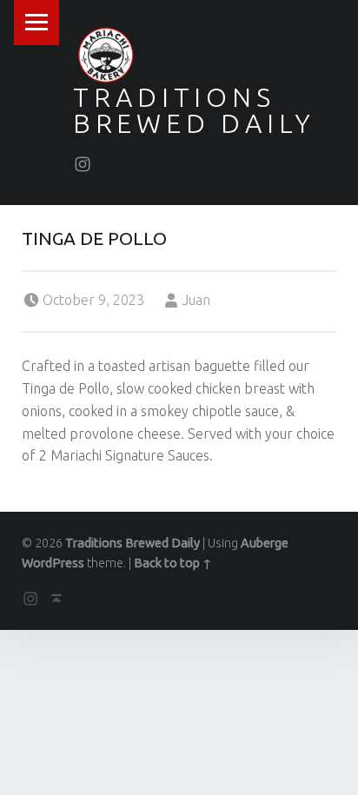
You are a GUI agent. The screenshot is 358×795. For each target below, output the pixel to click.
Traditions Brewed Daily (194, 110)
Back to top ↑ (173, 563)
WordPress (53, 563)
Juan (196, 300)
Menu (36, 22)
